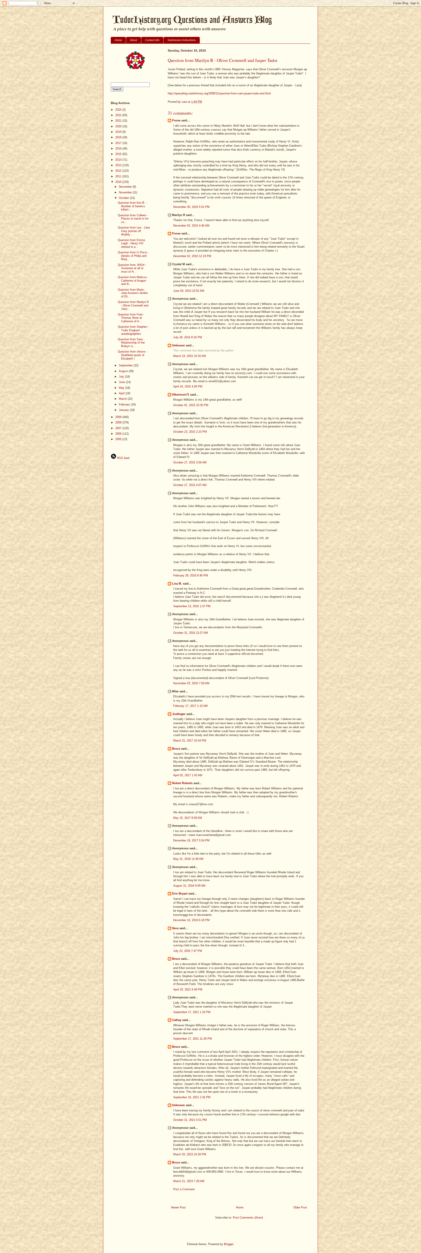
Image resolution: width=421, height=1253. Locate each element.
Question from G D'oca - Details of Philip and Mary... (133, 256)
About (133, 40)
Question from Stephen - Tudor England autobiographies (133, 330)
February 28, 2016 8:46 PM (190, 575)
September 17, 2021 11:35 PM (192, 1038)
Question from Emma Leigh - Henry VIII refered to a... (131, 243)
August (124, 371)
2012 (118, 170)
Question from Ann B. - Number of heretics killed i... (132, 206)
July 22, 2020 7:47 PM (187, 950)
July (122, 376)
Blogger (228, 1244)
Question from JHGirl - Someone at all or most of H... (132, 268)
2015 (118, 154)
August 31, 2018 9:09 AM (189, 885)
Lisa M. (177, 583)
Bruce (176, 748)
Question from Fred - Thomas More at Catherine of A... (131, 318)
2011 (118, 176)
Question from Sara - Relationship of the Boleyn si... (131, 343)
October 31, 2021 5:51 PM (190, 1120)
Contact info (152, 40)
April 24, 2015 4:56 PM (187, 386)
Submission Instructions (182, 40)
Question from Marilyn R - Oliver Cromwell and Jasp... (133, 305)
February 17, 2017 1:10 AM (190, 706)
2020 (118, 126)
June (122, 382)
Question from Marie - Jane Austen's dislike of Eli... (133, 293)
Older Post (300, 1207)
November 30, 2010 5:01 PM (191, 207)
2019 (118, 131)
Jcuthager (179, 714)
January (124, 410)
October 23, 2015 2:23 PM (190, 431)
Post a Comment (184, 1189)
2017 (118, 143)
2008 (118, 422)
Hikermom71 (180, 394)
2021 (118, 120)
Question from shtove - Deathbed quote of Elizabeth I (132, 355)
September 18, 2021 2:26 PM (191, 1097)
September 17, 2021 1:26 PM (191, 1012)
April (122, 393)
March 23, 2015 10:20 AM (189, 356)
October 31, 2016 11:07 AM (190, 632)
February (125, 404)
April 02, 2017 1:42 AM (187, 775)
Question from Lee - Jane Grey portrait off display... (134, 231)
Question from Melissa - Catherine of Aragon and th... (133, 280)
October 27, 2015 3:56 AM (190, 462)
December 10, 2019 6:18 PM (191, 920)
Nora (175, 928)
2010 (118, 182)
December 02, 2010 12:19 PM (192, 256)
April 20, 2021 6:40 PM (187, 989)
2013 (118, 165)
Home (118, 40)
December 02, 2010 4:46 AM (191, 225)
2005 (118, 439)
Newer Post (178, 1207)
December (126, 186)
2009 (118, 417)
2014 (118, 159)
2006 (118, 433)
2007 (118, 428)
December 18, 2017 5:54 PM (191, 840)
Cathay (176, 1020)
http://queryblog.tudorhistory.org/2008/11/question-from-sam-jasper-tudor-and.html (219, 93)
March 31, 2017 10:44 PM (189, 740)
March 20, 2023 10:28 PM (189, 1154)
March (123, 398)
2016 (118, 148)
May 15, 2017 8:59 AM (187, 817)
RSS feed (122, 458)
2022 (118, 115)
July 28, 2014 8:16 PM (187, 337)
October (124, 198)
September (126, 365)
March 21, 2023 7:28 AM (188, 1181)
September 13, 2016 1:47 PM (191, 606)
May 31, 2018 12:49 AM (188, 859)
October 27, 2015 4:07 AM (190, 485)
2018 (118, 137)
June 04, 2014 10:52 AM (188, 290)
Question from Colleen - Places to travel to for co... (133, 219)
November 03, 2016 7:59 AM (191, 683)
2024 (118, 109)
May (122, 387)
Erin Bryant (179, 893)
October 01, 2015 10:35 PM (190, 405)
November (126, 192)
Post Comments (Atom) (248, 1217)
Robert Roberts (182, 783)
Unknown (178, 345)
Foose (176, 120)
